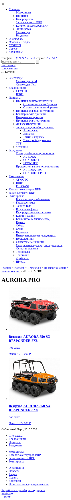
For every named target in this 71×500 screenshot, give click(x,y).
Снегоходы (23, 32)
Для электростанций (29, 123)
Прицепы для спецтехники (33, 120)
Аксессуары (30, 130)
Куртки (20, 222)
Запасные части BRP (29, 22)
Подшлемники (25, 238)
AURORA (29, 156)
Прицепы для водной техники (35, 110)
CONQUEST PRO (34, 173)
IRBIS (19, 94)
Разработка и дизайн (14, 490)
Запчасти (29, 133)
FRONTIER (30, 163)
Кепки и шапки (25, 215)
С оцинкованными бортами (40, 107)
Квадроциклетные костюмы (33, 212)
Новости (14, 470)
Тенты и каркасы (33, 136)
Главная (6, 267)
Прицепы (22, 15)
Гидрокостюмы (25, 202)
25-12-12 (51, 58)
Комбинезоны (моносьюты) (33, 218)
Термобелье (23, 251)
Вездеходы (22, 35)
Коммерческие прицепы (31, 114)
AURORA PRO (32, 169)
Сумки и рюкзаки (27, 248)
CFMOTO (22, 91)
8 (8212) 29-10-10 (24, 58)
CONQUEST (31, 159)
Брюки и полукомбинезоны (33, 199)
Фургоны (22, 146)
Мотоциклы (23, 12)
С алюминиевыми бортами (40, 104)
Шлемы (20, 261)
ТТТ (18, 143)
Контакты (15, 480)
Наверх (6, 496)
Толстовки (22, 255)
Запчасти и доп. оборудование (35, 127)
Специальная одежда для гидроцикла (39, 245)
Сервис (13, 477)
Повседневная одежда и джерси (36, 235)
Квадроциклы (24, 19)
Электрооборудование (37, 140)
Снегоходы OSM (26, 81)
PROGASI (22, 186)
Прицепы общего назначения (34, 100)
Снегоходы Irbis (26, 84)
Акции (13, 474)
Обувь (20, 225)
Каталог (19, 267)
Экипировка (23, 28)
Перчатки (22, 232)
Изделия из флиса (27, 209)
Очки (19, 228)
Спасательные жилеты (30, 241)
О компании (16, 467)
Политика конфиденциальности (29, 484)
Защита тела (23, 205)
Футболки (22, 258)
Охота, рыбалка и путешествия (35, 153)
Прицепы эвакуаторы (29, 117)
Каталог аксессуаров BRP (32, 25)
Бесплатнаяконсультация (9, 67)
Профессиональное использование (37, 166)
